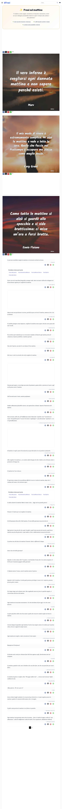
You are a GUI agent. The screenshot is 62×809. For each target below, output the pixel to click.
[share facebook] (3, 52)
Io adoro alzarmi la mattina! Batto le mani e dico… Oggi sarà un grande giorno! (27, 502)
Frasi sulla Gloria (12, 275)
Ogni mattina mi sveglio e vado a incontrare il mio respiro (21, 636)
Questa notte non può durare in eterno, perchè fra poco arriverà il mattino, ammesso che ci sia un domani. (30, 313)
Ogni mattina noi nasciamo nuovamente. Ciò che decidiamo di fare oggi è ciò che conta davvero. (28, 603)
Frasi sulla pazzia (12, 272)
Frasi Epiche (46, 272)
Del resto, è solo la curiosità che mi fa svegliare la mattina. (22, 355)
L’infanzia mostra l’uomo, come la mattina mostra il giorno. (22, 571)
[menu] (2, 3)
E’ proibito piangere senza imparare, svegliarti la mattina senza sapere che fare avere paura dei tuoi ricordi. (30, 324)
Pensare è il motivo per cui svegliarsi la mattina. (19, 511)
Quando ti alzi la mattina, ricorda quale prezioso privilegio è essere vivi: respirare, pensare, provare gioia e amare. (30, 581)
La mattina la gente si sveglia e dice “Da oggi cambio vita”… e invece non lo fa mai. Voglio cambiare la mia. (30, 677)
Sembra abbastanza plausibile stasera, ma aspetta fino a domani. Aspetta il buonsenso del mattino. (29, 406)
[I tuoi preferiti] (59, 3)
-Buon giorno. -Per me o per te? (15, 688)
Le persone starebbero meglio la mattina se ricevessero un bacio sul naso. (25, 260)
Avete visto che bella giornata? (15, 550)
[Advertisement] (31, 40)
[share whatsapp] (11, 52)
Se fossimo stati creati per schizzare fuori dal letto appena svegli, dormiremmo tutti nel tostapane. (28, 655)
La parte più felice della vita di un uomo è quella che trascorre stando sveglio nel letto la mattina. (29, 614)
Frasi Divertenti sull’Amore (24, 272)
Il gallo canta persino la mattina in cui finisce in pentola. (21, 708)
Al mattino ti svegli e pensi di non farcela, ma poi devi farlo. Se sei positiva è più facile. (28, 450)
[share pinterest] (8, 52)
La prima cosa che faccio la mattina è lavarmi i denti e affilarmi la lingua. (25, 541)
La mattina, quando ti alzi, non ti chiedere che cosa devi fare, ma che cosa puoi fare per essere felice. (30, 666)
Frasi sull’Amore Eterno (36, 272)
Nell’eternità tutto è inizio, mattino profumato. (18, 396)
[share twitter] (6, 52)
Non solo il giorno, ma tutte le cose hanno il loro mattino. (21, 346)
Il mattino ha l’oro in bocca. (14, 471)
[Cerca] (57, 2)
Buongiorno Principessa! (13, 645)
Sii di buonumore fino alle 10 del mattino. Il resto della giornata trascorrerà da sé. (27, 521)
